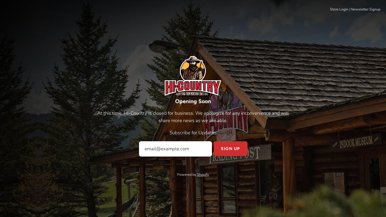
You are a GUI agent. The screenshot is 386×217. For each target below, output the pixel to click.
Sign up (230, 148)
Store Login (339, 9)
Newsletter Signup (365, 9)
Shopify (203, 174)
